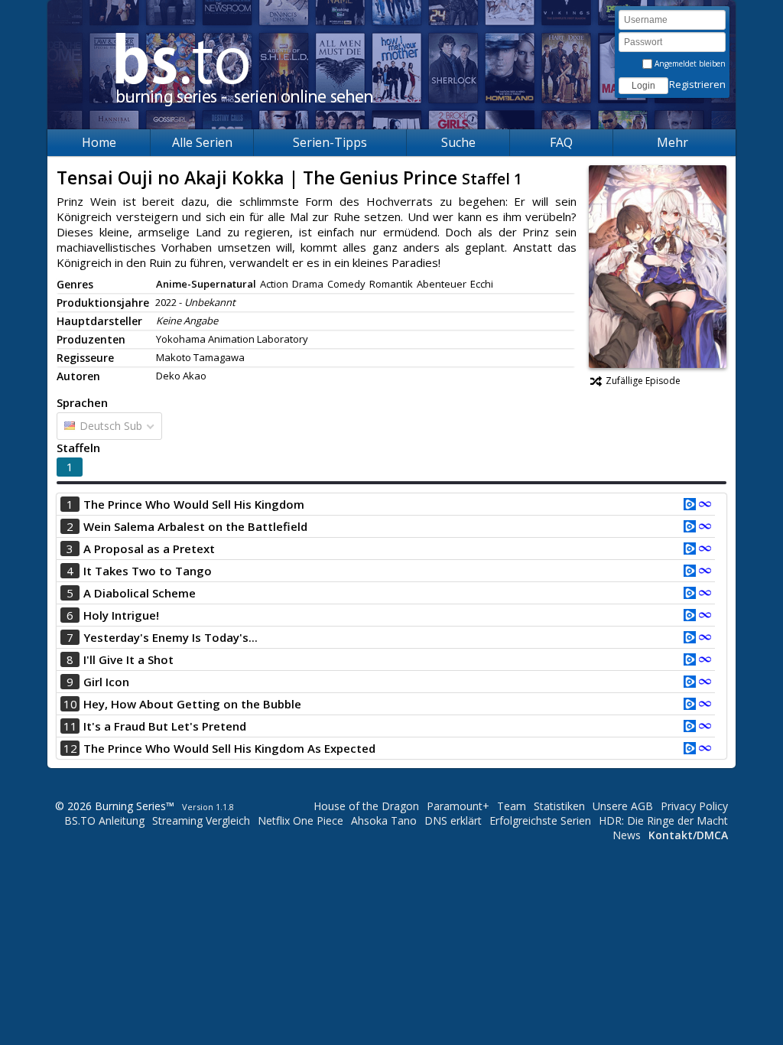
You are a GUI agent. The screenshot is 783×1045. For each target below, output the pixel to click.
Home (99, 142)
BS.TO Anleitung (104, 820)
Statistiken (559, 806)
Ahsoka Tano (384, 820)
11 (70, 726)
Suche (458, 142)
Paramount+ (458, 806)
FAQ (561, 142)
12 (70, 748)
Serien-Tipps (330, 142)
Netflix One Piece (300, 820)
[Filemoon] (705, 505)
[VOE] (690, 505)
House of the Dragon (366, 806)
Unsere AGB (623, 806)
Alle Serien (202, 142)
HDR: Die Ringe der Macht (663, 820)
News (626, 835)
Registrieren (697, 84)
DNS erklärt (453, 820)
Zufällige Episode (643, 380)
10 (70, 703)
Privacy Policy (694, 806)
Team (511, 806)
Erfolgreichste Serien (540, 820)
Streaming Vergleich (201, 820)
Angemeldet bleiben (689, 63)
